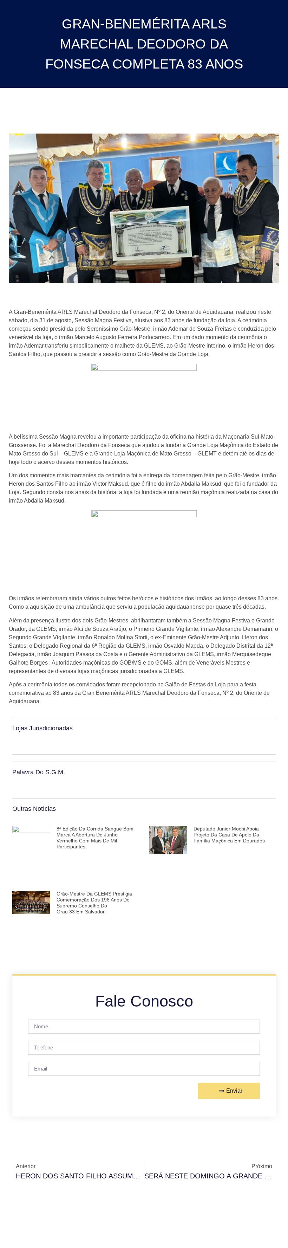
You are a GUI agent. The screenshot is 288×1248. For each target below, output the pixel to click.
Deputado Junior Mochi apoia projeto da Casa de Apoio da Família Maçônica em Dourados (229, 834)
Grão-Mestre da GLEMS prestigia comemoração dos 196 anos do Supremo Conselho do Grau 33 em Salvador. (94, 902)
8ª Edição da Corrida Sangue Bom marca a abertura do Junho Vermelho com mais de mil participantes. (95, 837)
